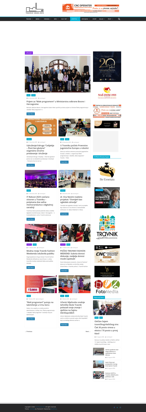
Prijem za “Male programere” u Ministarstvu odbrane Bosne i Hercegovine (56, 102)
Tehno (33, 95)
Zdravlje (29, 139)
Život (109, 19)
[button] (32, 19)
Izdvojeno (85, 19)
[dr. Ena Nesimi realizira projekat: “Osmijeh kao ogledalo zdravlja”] (75, 179)
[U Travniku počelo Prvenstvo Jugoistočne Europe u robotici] (75, 127)
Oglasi (101, 19)
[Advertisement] (73, 39)
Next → (88, 331)
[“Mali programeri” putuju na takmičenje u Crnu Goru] (41, 284)
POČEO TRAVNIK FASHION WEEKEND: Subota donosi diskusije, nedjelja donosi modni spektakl (72, 254)
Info (55, 19)
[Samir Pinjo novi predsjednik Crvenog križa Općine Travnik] (98, 365)
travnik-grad (42, 98)
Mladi (28, 95)
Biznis (37, 19)
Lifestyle (74, 19)
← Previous (28, 331)
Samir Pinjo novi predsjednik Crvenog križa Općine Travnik (111, 364)
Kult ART (64, 19)
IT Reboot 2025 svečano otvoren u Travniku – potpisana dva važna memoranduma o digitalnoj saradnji (40, 202)
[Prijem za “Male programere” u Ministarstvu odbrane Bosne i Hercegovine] (57, 74)
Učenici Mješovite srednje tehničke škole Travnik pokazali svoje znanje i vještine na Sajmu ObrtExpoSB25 (72, 307)
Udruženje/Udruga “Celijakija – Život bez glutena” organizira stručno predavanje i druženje (40, 149)
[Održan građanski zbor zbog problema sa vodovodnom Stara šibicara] (98, 353)
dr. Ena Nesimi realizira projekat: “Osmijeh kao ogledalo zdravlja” (71, 199)
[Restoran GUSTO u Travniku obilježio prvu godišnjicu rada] (98, 376)
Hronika (46, 19)
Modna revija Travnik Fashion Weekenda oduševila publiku (41, 252)
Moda (34, 244)
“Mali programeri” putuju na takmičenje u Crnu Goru (40, 303)
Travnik (28, 19)
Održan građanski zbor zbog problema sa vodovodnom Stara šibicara (111, 352)
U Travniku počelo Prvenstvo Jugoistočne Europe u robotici (74, 146)
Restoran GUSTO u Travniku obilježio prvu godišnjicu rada (111, 374)
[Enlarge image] (119, 53)
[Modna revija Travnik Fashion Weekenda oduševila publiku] (41, 233)
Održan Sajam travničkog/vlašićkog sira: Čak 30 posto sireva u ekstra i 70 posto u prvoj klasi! (107, 327)
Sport (94, 19)
